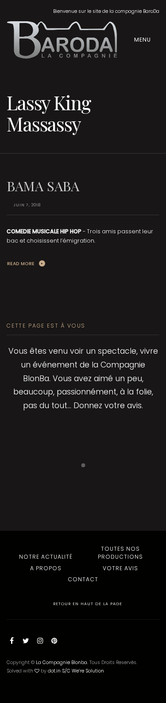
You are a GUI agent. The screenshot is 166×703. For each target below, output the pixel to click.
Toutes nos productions (120, 552)
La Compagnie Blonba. (62, 662)
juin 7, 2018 (27, 205)
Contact (83, 579)
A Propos (46, 568)
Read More (21, 263)
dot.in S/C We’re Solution (76, 671)
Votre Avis (120, 568)
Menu (143, 39)
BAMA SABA (43, 186)
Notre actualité (46, 556)
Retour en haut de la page (86, 603)
